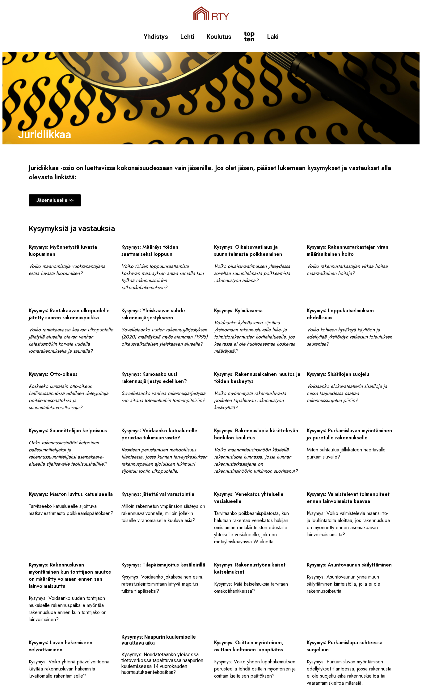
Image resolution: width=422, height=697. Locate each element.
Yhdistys (156, 36)
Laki (273, 36)
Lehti (187, 36)
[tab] (164, 387)
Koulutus (219, 36)
